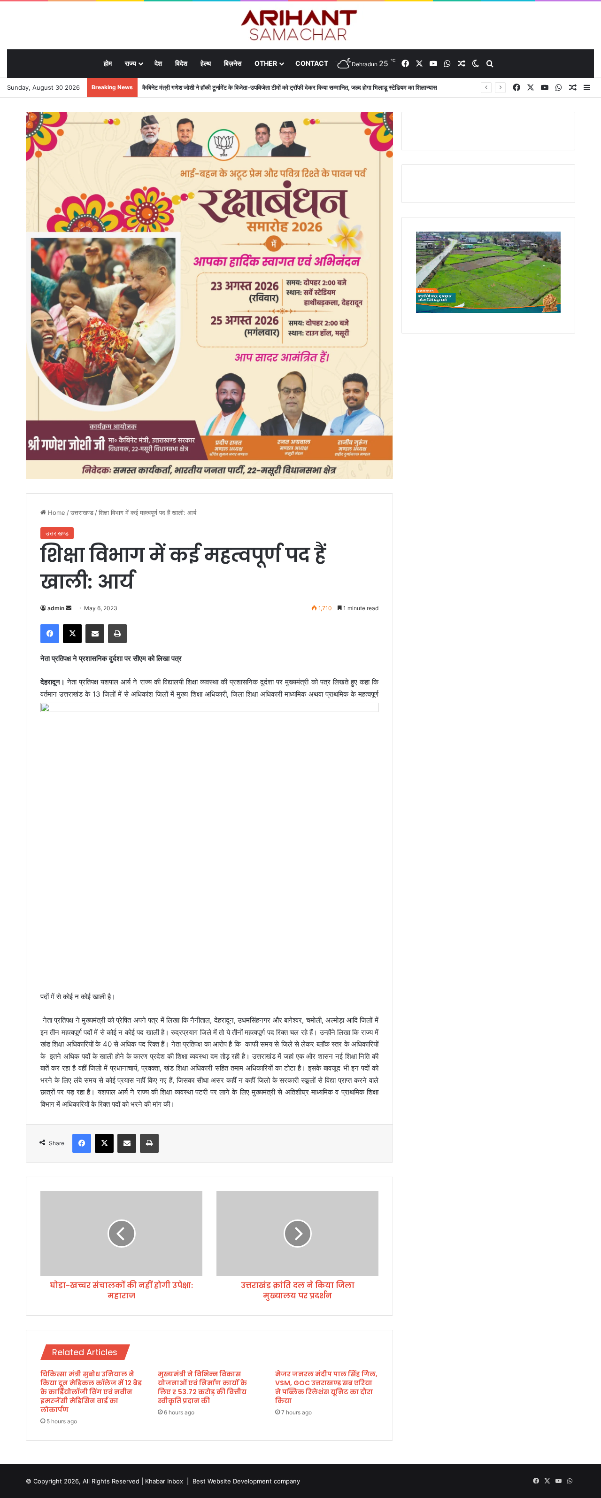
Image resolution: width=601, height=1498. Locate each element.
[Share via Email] (94, 633)
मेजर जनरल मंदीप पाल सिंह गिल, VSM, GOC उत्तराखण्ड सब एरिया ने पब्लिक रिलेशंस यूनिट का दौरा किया (326, 1387)
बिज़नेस (232, 63)
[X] (72, 633)
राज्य (130, 63)
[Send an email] (68, 608)
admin (55, 608)
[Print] (117, 633)
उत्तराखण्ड (81, 512)
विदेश (181, 63)
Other (265, 63)
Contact (311, 63)
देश (158, 63)
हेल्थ (205, 63)
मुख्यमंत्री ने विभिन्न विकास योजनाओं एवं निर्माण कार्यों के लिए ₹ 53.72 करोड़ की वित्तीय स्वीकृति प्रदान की (202, 1387)
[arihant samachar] (300, 26)
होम (108, 63)
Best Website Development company (246, 1481)
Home (55, 512)
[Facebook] (49, 633)
